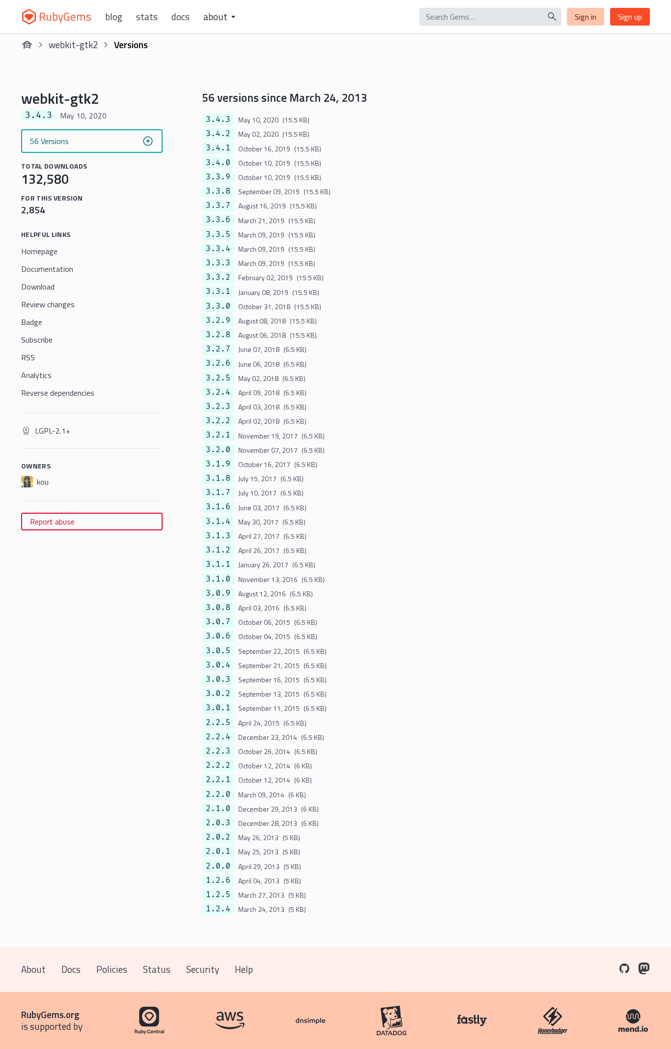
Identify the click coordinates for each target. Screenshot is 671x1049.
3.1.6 (218, 507)
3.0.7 (218, 622)
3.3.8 (218, 191)
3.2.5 (218, 378)
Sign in (585, 17)
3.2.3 (218, 406)
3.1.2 (218, 550)
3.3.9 (218, 177)
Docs (180, 17)
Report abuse (52, 521)
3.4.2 (218, 134)
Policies (111, 969)
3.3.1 (218, 291)
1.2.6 (218, 880)
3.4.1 (218, 148)
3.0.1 (218, 708)
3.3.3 (218, 263)
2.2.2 (218, 765)
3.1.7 (218, 492)
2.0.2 (218, 837)
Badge (31, 322)
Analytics (36, 375)
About (33, 969)
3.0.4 (218, 665)
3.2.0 (218, 450)
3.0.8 (218, 607)
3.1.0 (218, 579)
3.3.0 (218, 306)
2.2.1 (218, 780)
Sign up (630, 17)
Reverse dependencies (57, 393)
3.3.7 (218, 205)
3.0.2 (218, 694)
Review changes (48, 304)
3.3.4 (218, 249)
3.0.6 (218, 636)
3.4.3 (218, 119)
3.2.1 (218, 435)
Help (244, 969)
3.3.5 (218, 234)
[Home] (27, 45)
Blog (113, 17)
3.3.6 (218, 220)
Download (38, 286)
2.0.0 (218, 866)
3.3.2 (218, 277)
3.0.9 (218, 593)
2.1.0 (218, 809)
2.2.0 (218, 794)
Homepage (39, 251)
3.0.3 (218, 679)
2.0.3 (218, 823)
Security (202, 969)
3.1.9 (218, 464)
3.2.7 (218, 349)
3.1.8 (218, 478)
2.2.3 (218, 751)
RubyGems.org (50, 1014)
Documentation (47, 269)
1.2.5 (218, 895)
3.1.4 (218, 521)
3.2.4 (218, 392)
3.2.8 (218, 335)
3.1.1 (218, 564)
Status (156, 969)
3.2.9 (218, 320)
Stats (147, 17)
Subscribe (37, 340)
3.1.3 (218, 536)
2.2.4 (218, 737)
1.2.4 (218, 909)
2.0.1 (218, 851)
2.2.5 (218, 723)
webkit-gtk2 (73, 44)
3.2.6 (218, 363)
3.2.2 (218, 421)
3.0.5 (218, 651)
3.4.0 (218, 163)
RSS (28, 357)
